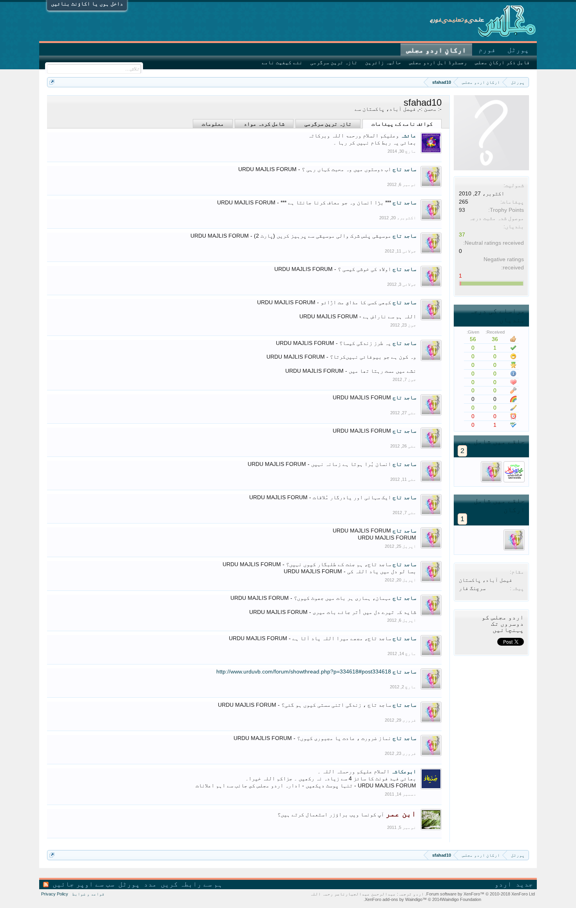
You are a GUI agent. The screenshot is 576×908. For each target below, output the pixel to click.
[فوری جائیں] (51, 82)
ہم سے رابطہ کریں (192, 884)
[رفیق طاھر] (514, 471)
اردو (503, 884)
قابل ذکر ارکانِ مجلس (502, 62)
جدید (524, 884)
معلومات (213, 124)
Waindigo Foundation (461, 899)
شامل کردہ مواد (264, 124)
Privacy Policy (54, 894)
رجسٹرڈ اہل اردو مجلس (438, 62)
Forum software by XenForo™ (480, 894)
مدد (150, 884)
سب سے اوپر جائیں (83, 884)
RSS (46, 884)
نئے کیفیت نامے (282, 62)
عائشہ (408, 135)
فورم (487, 50)
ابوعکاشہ (403, 771)
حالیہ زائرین (383, 62)
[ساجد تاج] (491, 471)
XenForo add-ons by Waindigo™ (396, 899)
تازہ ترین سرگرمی (327, 124)
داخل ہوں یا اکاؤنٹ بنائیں (87, 3)
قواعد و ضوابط (88, 894)
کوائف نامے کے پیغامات (402, 124)
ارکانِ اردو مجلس (436, 50)
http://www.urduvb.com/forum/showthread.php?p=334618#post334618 (303, 671)
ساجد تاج (404, 169)
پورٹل (518, 50)
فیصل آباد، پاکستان (485, 580)
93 (462, 210)
